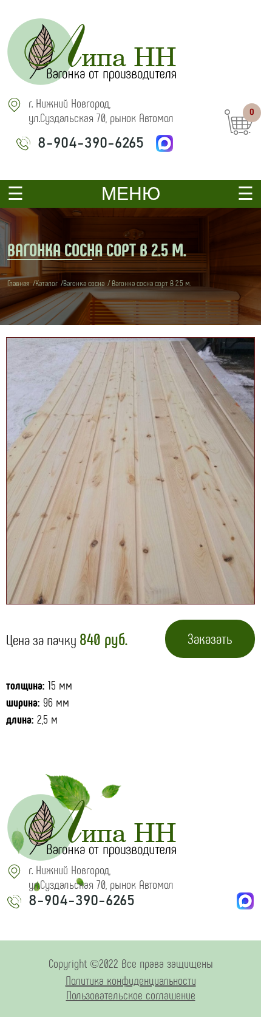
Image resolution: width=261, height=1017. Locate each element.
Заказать (210, 638)
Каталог (46, 283)
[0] (239, 136)
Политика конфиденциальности (131, 980)
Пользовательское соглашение (130, 994)
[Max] (164, 143)
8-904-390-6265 (91, 143)
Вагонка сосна (83, 283)
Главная (18, 283)
